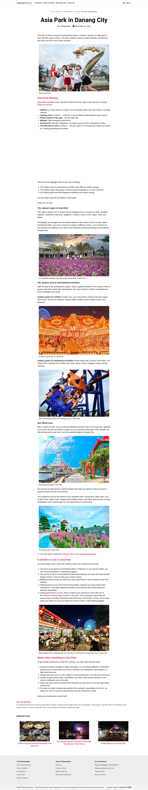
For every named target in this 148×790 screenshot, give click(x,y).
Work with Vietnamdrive (63, 774)
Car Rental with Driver (24, 765)
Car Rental (38, 3)
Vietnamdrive (25, 702)
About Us (59, 765)
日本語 (129, 787)
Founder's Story (61, 768)
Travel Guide (21, 774)
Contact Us (71, 3)
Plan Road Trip (61, 3)
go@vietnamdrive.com (106, 768)
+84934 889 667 (113, 765)
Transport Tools (100, 771)
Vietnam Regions (22, 778)
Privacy (97, 774)
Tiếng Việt (122, 787)
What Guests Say (61, 771)
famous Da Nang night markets (56, 595)
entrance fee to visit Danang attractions (79, 554)
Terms (104, 774)
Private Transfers (49, 3)
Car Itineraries (21, 771)
